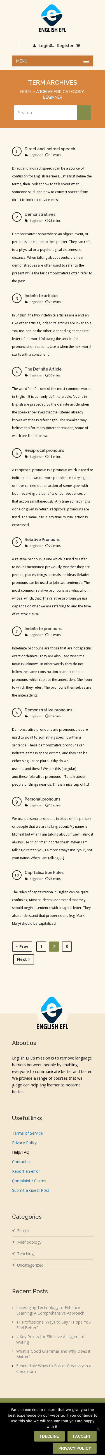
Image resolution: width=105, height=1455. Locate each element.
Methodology (29, 1242)
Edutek (23, 1230)
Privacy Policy (24, 1142)
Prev (23, 946)
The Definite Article (43, 369)
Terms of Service (27, 1133)
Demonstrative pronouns (48, 710)
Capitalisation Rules (44, 872)
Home (26, 91)
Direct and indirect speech (50, 149)
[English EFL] (52, 18)
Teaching (25, 1253)
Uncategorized (30, 1265)
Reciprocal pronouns (44, 450)
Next (22, 959)
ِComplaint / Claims (29, 1180)
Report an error (26, 1171)
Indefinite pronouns (43, 628)
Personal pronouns (42, 799)
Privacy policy (75, 1448)
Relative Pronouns (42, 539)
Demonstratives (40, 214)
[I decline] (98, 1429)
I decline (49, 1436)
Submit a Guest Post (30, 1190)
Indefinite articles (41, 295)
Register (65, 45)
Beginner (36, 155)
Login (44, 45)
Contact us (22, 1161)
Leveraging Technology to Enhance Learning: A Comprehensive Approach (50, 1310)
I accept (82, 1436)
